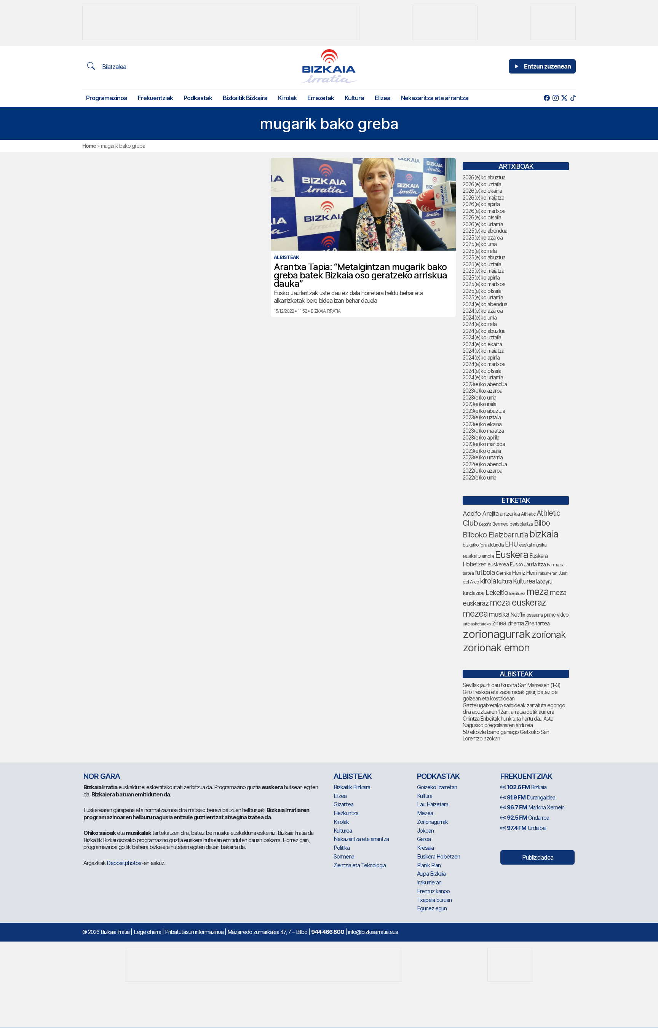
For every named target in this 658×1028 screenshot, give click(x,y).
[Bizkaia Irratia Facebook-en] (546, 98)
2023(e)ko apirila (481, 437)
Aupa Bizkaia (431, 873)
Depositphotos (124, 863)
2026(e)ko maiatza (483, 197)
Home (89, 145)
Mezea (425, 813)
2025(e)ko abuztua (484, 257)
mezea (475, 613)
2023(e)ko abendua (485, 384)
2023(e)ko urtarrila (483, 457)
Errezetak (320, 98)
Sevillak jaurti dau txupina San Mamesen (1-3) (512, 685)
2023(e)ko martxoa (484, 444)
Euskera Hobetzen (438, 856)
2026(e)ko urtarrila (483, 224)
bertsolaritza (521, 524)
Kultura (354, 98)
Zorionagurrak (432, 821)
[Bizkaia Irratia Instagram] (555, 98)
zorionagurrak (496, 634)
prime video (556, 615)
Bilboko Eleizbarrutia (495, 534)
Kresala (425, 847)
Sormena (344, 856)
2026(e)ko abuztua (484, 177)
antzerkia (510, 513)
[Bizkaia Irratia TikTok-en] (573, 98)
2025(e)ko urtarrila (483, 297)
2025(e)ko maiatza (483, 270)
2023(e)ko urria (479, 397)
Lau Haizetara (432, 804)
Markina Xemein (535, 807)
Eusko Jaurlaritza (528, 564)
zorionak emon (496, 647)
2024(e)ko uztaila (482, 337)
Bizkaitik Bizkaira (245, 98)
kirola (488, 581)
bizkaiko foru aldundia (483, 545)
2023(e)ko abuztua (484, 411)
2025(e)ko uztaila (482, 264)
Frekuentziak (155, 98)
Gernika (503, 573)
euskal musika (532, 545)
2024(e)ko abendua (485, 304)
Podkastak (198, 98)
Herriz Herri (524, 572)
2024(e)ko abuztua (484, 331)
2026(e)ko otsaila (482, 217)
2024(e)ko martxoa (484, 364)
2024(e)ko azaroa (483, 310)
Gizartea (343, 804)
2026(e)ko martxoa (484, 211)
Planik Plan (429, 865)
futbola (485, 572)
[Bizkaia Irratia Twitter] (564, 98)
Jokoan (425, 830)
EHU (511, 544)
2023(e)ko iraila (479, 404)
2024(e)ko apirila (481, 357)
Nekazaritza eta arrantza (434, 98)
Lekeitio (497, 592)
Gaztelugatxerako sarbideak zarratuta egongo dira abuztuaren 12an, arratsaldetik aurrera (514, 708)
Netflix (517, 614)
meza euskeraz (518, 602)
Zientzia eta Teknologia (360, 865)
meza (537, 591)
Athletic (528, 514)
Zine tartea (537, 623)
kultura (504, 581)
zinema (515, 623)
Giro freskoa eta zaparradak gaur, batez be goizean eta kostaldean (510, 695)
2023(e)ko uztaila (482, 417)
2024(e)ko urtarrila (483, 377)
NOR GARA (101, 776)
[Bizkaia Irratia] (329, 66)
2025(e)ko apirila (481, 277)
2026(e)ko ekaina (482, 190)
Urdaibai (526, 827)
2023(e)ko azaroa (482, 390)
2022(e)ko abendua (485, 464)
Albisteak (353, 776)
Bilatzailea (113, 66)
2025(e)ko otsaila (482, 291)
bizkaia (543, 534)
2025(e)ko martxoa (484, 284)
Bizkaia (526, 787)
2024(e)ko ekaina (482, 344)
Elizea (382, 98)
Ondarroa (528, 817)
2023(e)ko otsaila (482, 451)
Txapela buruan (434, 899)
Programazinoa (106, 98)
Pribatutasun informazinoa (194, 931)
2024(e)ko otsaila (482, 371)
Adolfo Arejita (480, 513)
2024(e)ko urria (480, 317)
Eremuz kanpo (433, 891)
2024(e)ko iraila (480, 324)
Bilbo (542, 523)
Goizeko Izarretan (437, 787)
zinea (499, 623)
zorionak (548, 634)
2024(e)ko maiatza (483, 350)
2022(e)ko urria (479, 477)
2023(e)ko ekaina (482, 424)
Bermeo (500, 524)
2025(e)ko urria (480, 244)
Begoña (485, 524)
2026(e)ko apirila (481, 204)
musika (499, 614)
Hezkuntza (346, 813)
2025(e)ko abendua (485, 230)
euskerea (498, 564)
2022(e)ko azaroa (482, 470)
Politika (342, 847)
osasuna (534, 615)
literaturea (517, 593)
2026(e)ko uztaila (482, 184)
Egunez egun (432, 908)
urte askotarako (477, 624)
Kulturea (524, 581)
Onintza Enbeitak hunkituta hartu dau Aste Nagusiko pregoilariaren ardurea (508, 722)
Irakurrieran (547, 573)
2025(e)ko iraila (480, 251)
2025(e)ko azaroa (483, 237)
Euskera (511, 554)
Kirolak (287, 98)
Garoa (424, 839)
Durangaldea (531, 797)
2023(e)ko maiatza (483, 430)
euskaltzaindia (478, 556)
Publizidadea (537, 857)
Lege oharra (147, 931)
